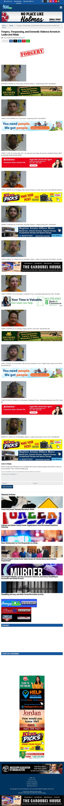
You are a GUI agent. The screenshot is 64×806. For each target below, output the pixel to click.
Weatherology (42, 793)
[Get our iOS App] (58, 1)
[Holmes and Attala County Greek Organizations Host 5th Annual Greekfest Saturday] (32, 518)
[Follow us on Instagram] (48, 1)
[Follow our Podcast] (53, 1)
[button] (61, 7)
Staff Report (21, 37)
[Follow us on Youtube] (50, 1)
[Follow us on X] (45, 1)
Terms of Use (32, 780)
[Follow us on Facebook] (42, 1)
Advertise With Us (28, 1)
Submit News (17, 1)
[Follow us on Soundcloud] (56, 1)
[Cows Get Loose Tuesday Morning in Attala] (32, 502)
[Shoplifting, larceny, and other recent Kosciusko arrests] (32, 587)
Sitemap (18, 3)
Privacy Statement (32, 782)
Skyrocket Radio (36, 791)
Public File (32, 778)
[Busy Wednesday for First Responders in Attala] (32, 536)
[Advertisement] (32, 17)
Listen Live (9, 1)
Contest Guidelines (32, 784)
